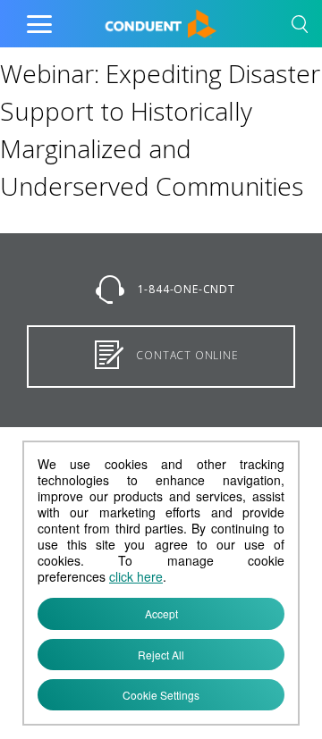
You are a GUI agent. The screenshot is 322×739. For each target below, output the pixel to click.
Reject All (161, 654)
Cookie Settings (161, 694)
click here (136, 576)
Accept (161, 613)
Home (123, 19)
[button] (300, 27)
